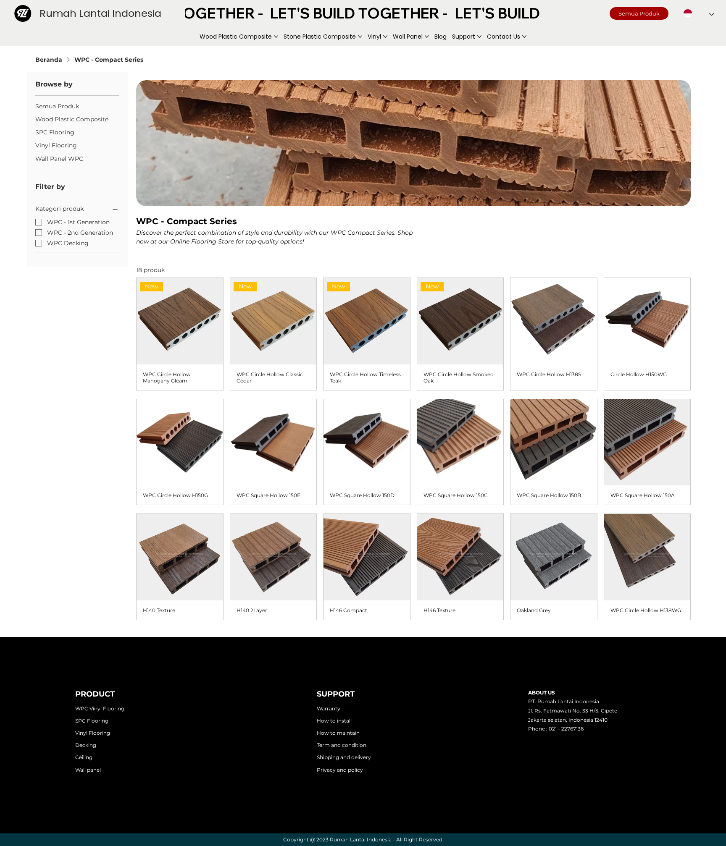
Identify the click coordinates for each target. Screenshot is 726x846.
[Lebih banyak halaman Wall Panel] (427, 36)
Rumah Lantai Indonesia (100, 13)
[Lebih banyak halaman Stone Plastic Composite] (360, 36)
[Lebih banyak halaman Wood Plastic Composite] (276, 36)
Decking (85, 745)
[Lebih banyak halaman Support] (479, 36)
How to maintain (338, 733)
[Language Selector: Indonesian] (699, 13)
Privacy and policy (340, 770)
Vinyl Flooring (92, 733)
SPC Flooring (91, 721)
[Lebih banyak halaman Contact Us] (524, 36)
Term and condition (341, 745)
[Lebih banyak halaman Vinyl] (385, 36)
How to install (334, 721)
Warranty (328, 708)
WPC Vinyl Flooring (99, 708)
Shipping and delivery (344, 757)
